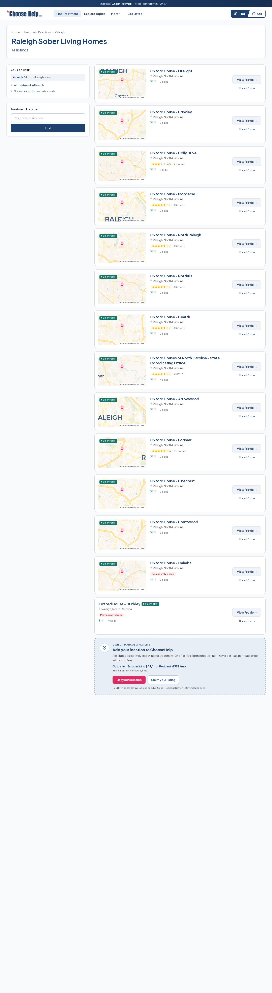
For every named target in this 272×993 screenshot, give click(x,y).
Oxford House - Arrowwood (174, 399)
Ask (259, 13)
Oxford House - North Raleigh (175, 235)
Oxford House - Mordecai (172, 194)
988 (129, 3)
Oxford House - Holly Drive (173, 153)
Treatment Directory (37, 32)
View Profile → (247, 79)
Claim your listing (163, 679)
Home (15, 32)
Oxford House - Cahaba (170, 563)
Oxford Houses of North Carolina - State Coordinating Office (185, 360)
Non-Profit (109, 72)
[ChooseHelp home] (24, 13)
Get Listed (135, 13)
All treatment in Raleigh (29, 85)
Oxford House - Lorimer (171, 440)
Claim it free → (247, 88)
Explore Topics (94, 13)
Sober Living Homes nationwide (35, 91)
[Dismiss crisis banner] (268, 3)
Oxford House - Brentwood (174, 522)
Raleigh (60, 32)
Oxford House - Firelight (171, 71)
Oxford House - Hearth (170, 317)
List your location (129, 679)
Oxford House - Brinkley (171, 112)
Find (242, 13)
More (114, 13)
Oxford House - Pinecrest (172, 481)
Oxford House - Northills (171, 276)
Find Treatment (67, 13)
